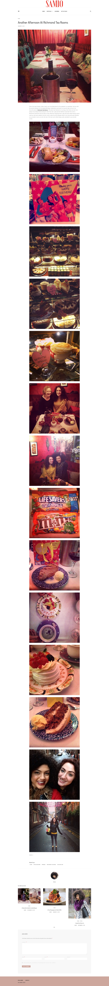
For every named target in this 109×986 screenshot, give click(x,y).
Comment (24, 942)
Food (19, 18)
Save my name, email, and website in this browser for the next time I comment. (40, 962)
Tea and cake (60, 864)
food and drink (37, 864)
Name (23, 957)
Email (45, 957)
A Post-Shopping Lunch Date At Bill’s (54, 910)
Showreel (57, 11)
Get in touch (64, 11)
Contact (27, 980)
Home (43, 11)
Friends (43, 864)
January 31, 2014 (21, 26)
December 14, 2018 (31, 910)
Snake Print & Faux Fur (79, 923)
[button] (54, 927)
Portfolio (49, 11)
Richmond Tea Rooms (43, 110)
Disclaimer (20, 980)
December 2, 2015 (81, 925)
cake (31, 864)
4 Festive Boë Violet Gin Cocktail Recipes (29, 908)
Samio (54, 882)
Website (68, 957)
